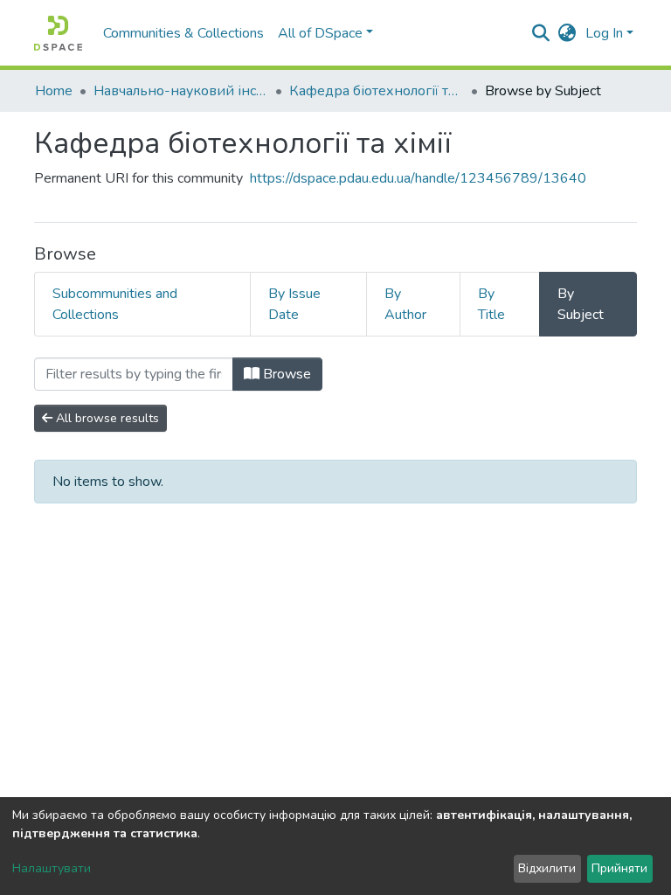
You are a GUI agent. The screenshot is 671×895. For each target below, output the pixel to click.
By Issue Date (294, 304)
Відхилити (547, 868)
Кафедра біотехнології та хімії (376, 91)
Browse (285, 374)
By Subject (580, 304)
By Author (405, 304)
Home (54, 91)
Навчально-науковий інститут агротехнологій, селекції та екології (180, 91)
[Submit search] (541, 33)
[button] (567, 33)
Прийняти (619, 868)
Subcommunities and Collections (114, 304)
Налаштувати (51, 868)
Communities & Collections (183, 33)
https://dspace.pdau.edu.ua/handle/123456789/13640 (418, 178)
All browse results (105, 418)
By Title (491, 304)
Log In (604, 33)
